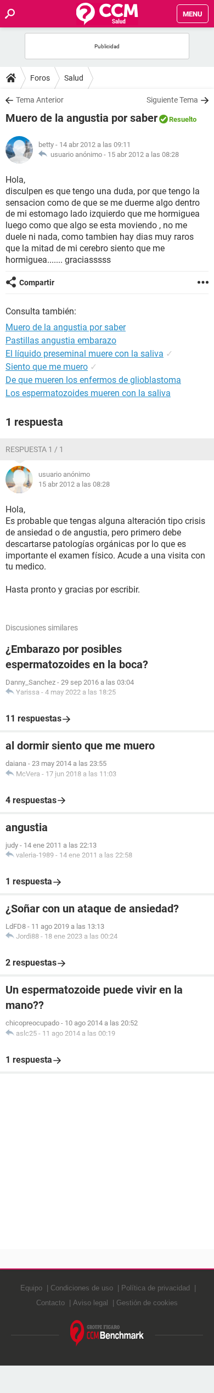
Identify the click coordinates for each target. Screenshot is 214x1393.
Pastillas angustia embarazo (60, 340)
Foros (40, 78)
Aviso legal (90, 1303)
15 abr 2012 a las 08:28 (143, 154)
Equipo (31, 1288)
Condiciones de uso (81, 1288)
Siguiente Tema (172, 99)
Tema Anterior (40, 99)
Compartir (36, 282)
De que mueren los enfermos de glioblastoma (93, 380)
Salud (73, 78)
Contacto (50, 1303)
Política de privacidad (155, 1288)
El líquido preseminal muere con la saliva (84, 353)
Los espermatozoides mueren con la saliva (88, 393)
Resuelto (182, 119)
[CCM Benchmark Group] (107, 1333)
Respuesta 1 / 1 (34, 449)
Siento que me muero (46, 367)
